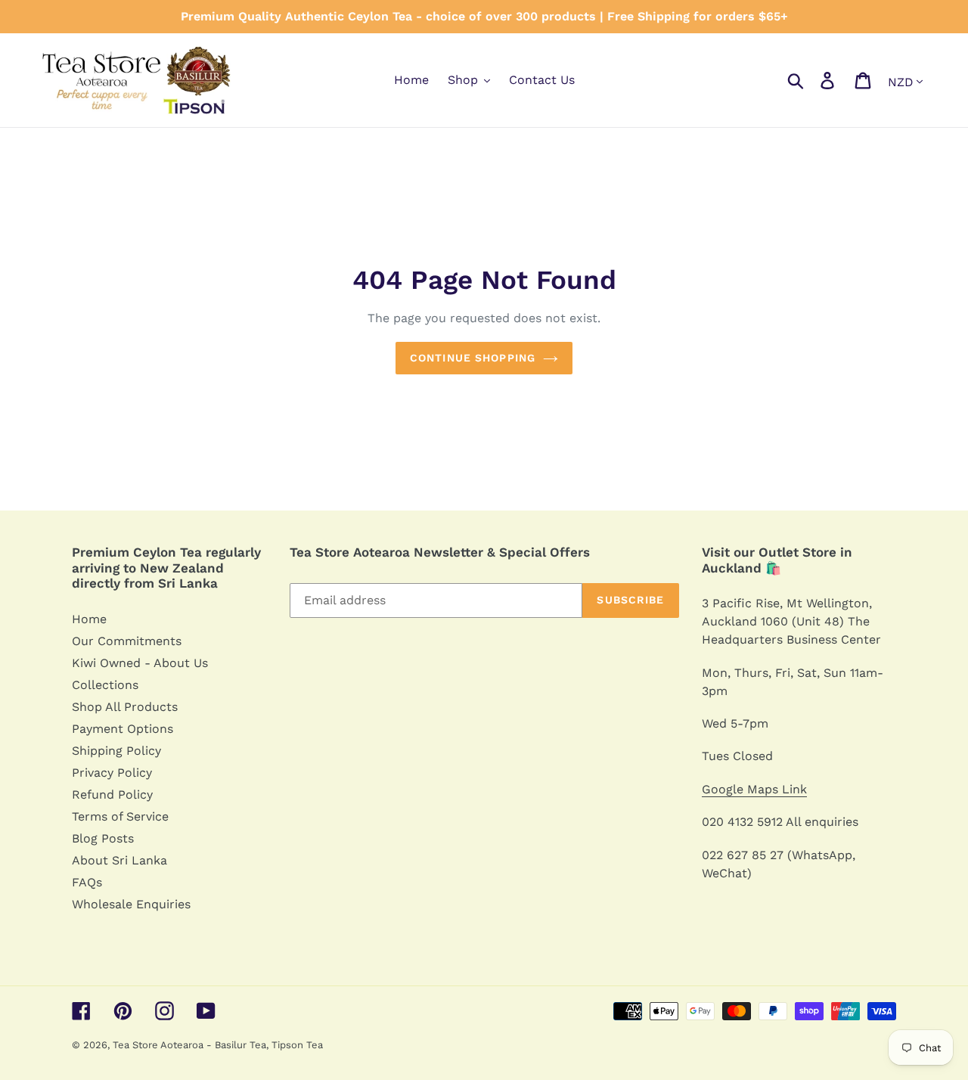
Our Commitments (127, 641)
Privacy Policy (112, 772)
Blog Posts (103, 838)
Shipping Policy (116, 750)
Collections (105, 685)
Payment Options (122, 729)
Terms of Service (120, 816)
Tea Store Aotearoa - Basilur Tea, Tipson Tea (218, 1045)
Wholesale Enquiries (131, 904)
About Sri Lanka (119, 860)
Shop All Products (125, 707)
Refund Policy (112, 794)
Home (89, 619)
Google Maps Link (754, 789)
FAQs (87, 882)
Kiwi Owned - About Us (140, 663)
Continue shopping (472, 358)
